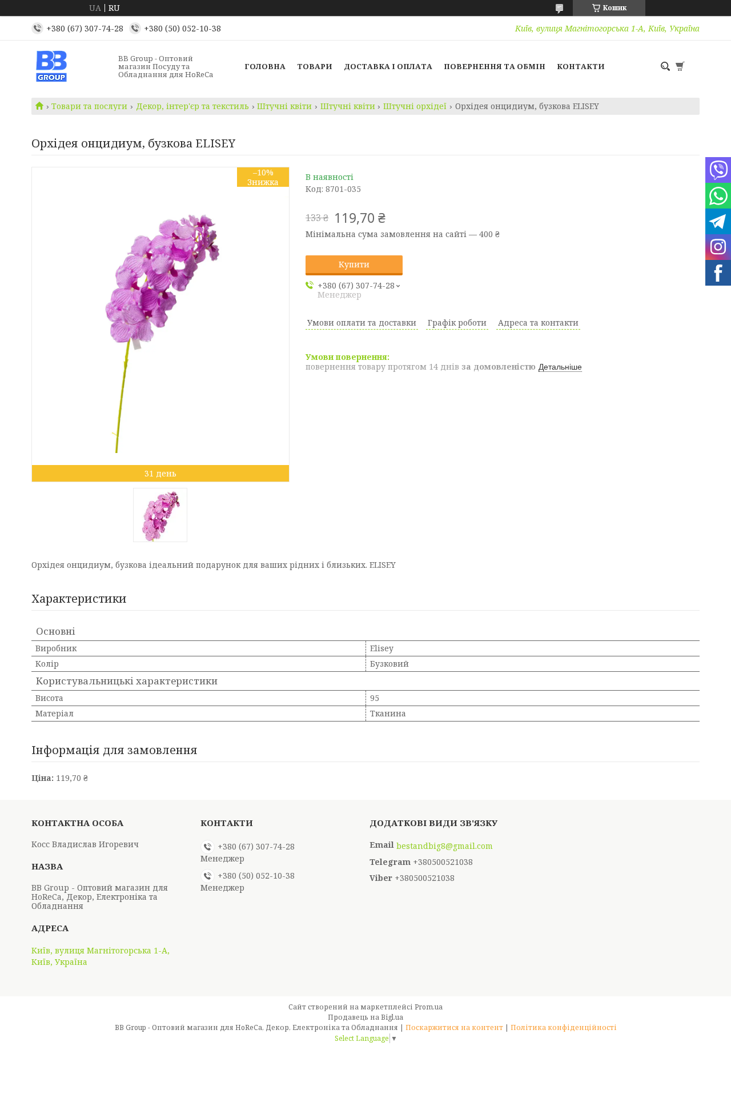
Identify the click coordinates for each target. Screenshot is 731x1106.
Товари (314, 66)
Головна (265, 66)
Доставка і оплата (388, 66)
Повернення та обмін (494, 66)
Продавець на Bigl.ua (365, 1017)
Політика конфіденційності (564, 1027)
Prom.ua (429, 1007)
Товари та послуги (89, 106)
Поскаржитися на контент (454, 1027)
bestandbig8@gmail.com (444, 846)
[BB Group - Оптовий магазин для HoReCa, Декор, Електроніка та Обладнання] (71, 66)
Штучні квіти (284, 106)
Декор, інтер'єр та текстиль (192, 106)
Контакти (581, 66)
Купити (354, 264)
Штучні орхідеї (415, 106)
